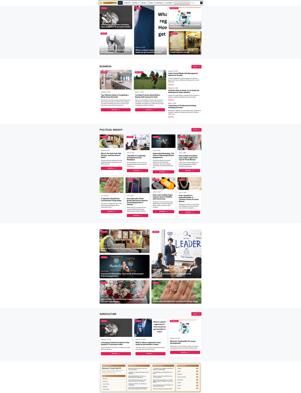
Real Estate (139, 72)
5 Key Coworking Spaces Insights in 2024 (162, 388)
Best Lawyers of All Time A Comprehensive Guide (181, 51)
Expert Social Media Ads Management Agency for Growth (183, 74)
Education (173, 33)
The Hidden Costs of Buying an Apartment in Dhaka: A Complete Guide (163, 369)
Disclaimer (105, 386)
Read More (114, 109)
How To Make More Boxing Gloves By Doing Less (115, 51)
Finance (138, 8)
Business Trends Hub (109, 2)
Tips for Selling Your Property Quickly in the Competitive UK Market (163, 385)
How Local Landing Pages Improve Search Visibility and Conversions (163, 197)
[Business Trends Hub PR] (100, 2)
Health (151, 2)
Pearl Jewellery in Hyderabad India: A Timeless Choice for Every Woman (189, 198)
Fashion (104, 179)
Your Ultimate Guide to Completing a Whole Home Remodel (115, 96)
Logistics (104, 137)
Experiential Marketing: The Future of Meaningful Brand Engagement (163, 155)
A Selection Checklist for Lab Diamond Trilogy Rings (111, 200)
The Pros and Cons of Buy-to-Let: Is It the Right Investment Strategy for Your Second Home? (163, 381)
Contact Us (127, 2)
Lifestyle (143, 2)
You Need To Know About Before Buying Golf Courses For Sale (147, 96)
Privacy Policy (106, 384)
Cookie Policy (106, 389)
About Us (105, 378)
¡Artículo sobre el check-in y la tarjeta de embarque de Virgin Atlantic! (183, 91)
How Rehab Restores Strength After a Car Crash (162, 373)
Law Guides (169, 2)
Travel (178, 388)
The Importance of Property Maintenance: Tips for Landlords (163, 377)
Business (135, 2)
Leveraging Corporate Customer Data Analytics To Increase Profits (116, 26)
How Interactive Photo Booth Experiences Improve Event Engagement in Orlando (137, 201)
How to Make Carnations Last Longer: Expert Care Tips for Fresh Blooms (188, 158)
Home (120, 2)
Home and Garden (181, 377)
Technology (159, 2)
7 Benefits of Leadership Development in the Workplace (136, 158)
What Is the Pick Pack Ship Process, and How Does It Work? (111, 155)
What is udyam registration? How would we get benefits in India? (149, 51)
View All (195, 66)
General (104, 33)
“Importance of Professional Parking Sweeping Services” (182, 107)
